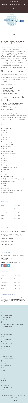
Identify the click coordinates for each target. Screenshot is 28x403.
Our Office (5, 319)
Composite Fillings (7, 322)
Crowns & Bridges (7, 334)
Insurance (5, 378)
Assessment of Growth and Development (12, 190)
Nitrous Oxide (6, 188)
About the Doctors (7, 315)
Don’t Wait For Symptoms (7, 238)
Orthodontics (6, 172)
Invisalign (5, 174)
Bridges (4, 162)
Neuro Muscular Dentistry (9, 181)
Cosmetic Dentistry (7, 142)
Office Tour (6, 370)
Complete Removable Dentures (10, 155)
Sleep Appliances (7, 165)
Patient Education (7, 382)
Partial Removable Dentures (9, 153)
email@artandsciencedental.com (12, 262)
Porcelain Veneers (7, 146)
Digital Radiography (7, 132)
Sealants (5, 130)
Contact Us (6, 389)
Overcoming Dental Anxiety (7, 244)
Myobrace (5, 135)
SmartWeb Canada (18, 395)
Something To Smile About (7, 241)
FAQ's (4, 380)
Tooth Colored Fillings (8, 144)
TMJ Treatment (6, 368)
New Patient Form (7, 387)
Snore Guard (6, 169)
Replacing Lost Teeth (8, 151)
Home (4, 312)
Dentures (5, 337)
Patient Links (6, 385)
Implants (5, 158)
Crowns (5, 160)
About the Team (7, 317)
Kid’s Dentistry (6, 185)
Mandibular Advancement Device (10, 167)
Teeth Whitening (6, 149)
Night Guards (6, 139)
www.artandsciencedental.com (8, 263)
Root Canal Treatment (8, 192)
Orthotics (5, 183)
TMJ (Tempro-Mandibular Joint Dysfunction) (13, 178)
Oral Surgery (6, 348)
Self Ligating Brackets (8, 176)
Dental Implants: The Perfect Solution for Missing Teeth (13, 231)
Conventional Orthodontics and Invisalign (13, 324)
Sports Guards (6, 137)
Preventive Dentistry (7, 128)
